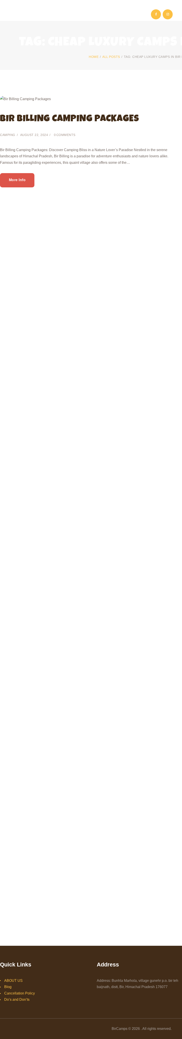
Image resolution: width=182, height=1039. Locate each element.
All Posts (111, 57)
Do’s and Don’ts (17, 999)
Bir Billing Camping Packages (69, 119)
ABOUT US (13, 980)
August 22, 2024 (34, 135)
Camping (7, 135)
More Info (17, 180)
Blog (8, 987)
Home (94, 57)
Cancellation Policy (19, 993)
